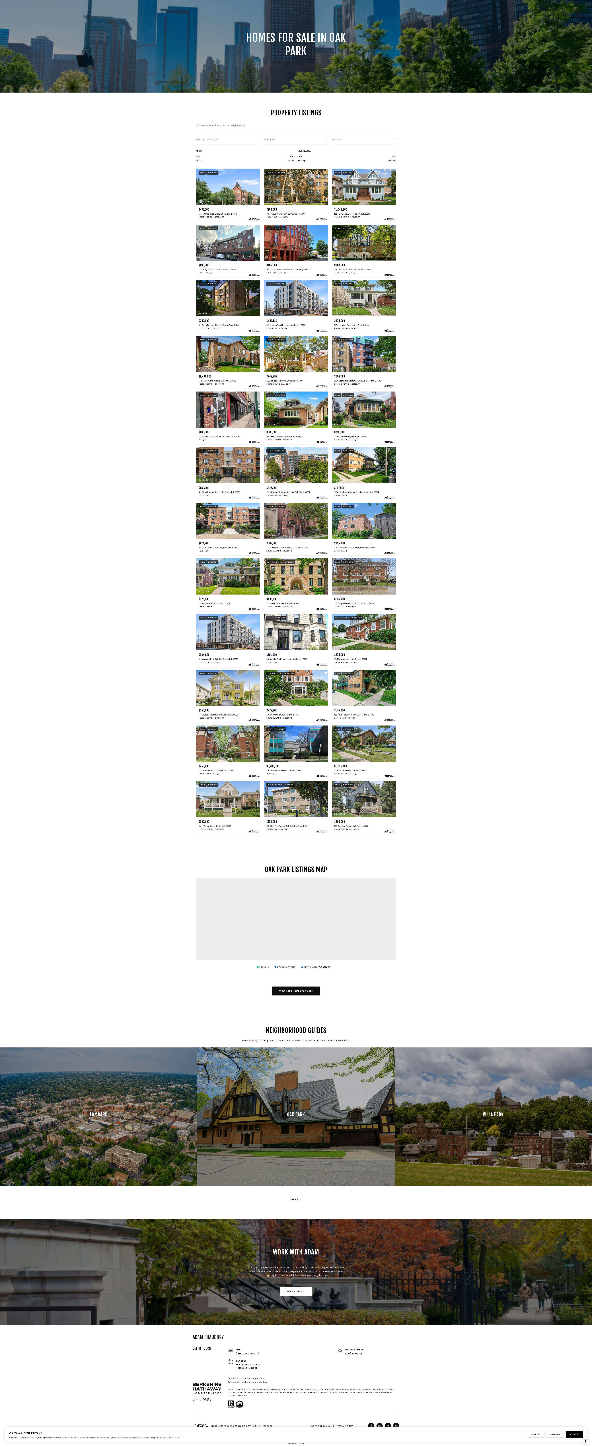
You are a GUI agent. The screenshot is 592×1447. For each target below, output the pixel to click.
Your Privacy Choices (296, 1443)
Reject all (536, 1434)
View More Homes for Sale (296, 991)
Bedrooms (337, 139)
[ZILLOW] (396, 1426)
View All (296, 1199)
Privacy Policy (344, 1426)
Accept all (575, 1434)
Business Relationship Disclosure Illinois (246, 1378)
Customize (555, 1434)
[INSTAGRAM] (379, 1426)
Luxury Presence (262, 1426)
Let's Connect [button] (296, 1291)
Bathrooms (269, 139)
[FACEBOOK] (371, 1426)
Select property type (207, 139)
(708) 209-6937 (353, 1353)
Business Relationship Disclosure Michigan (247, 1382)
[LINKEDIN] (388, 1426)
